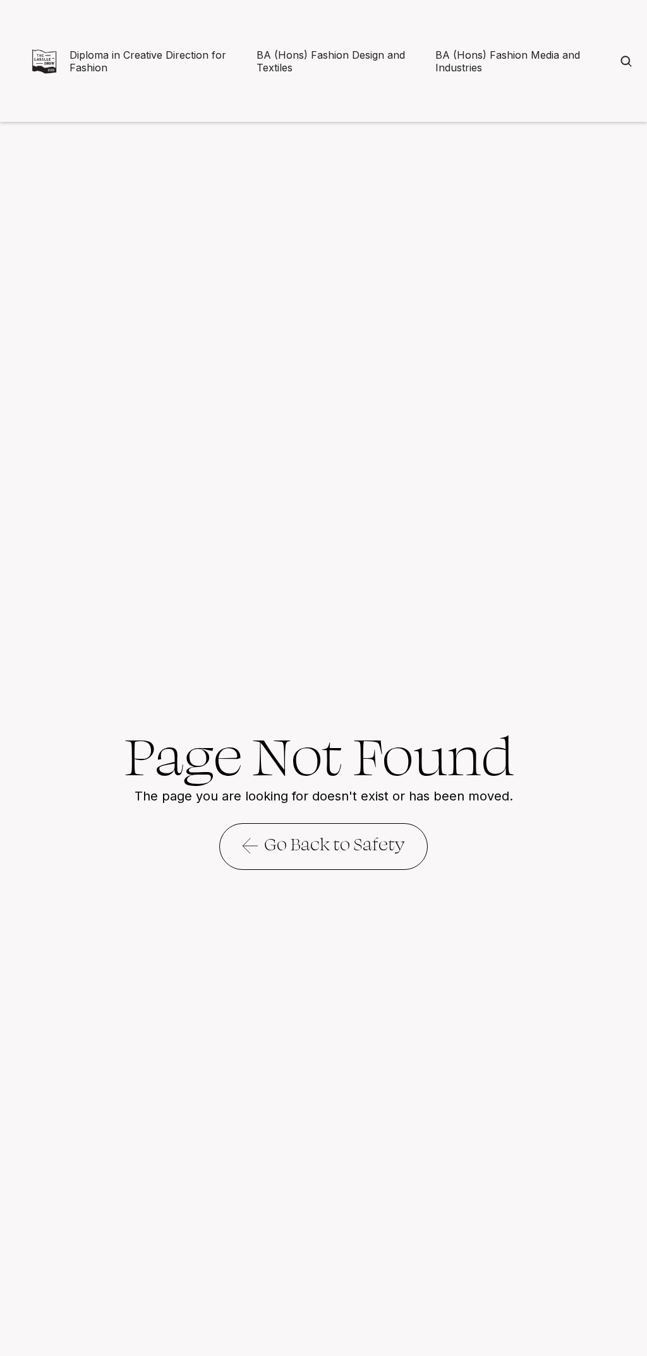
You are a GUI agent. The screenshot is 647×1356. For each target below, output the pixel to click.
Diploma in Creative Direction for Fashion (148, 61)
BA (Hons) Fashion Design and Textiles (331, 61)
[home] (44, 61)
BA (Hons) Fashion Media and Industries (507, 61)
